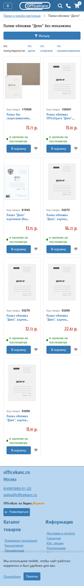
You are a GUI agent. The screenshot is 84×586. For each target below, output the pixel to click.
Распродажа (56, 547)
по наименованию (68, 48)
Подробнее (12, 576)
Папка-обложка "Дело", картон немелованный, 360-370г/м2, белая (60, 221)
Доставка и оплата (61, 533)
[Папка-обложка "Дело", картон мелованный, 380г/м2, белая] (62, 282)
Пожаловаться (18, 512)
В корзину (18, 148)
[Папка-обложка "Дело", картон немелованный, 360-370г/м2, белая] (62, 181)
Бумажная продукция (21, 540)
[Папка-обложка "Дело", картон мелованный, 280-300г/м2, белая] (22, 382)
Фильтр (44, 35)
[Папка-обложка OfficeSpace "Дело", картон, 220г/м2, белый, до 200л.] (62, 80)
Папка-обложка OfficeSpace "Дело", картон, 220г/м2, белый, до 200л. (59, 120)
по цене (31, 48)
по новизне (46, 48)
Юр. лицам (55, 543)
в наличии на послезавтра (18, 139)
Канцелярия (14, 545)
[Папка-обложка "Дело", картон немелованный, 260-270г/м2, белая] (22, 282)
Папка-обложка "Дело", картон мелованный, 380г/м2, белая (61, 321)
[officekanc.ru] (35, 6)
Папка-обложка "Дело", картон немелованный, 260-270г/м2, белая (20, 321)
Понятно (32, 576)
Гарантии (54, 538)
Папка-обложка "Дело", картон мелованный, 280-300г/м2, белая (19, 422)
